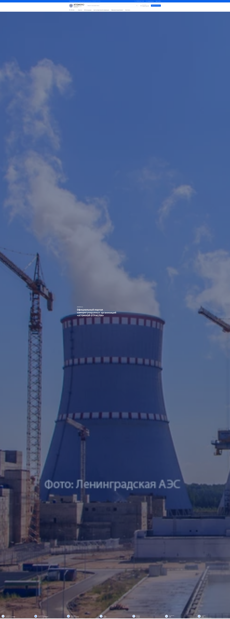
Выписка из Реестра (156, 5)
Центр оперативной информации (101, 10)
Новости (80, 10)
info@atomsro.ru (150, 1)
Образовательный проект (117, 10)
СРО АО (72, 10)
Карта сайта (158, 1)
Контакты (127, 10)
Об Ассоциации (87, 10)
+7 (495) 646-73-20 (140, 1)
